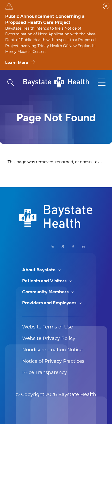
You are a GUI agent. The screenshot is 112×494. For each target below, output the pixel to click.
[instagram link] (53, 246)
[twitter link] (62, 246)
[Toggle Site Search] (10, 82)
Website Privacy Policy (48, 338)
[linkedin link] (83, 246)
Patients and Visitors (44, 281)
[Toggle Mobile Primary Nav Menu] (101, 82)
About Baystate (39, 270)
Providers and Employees (49, 303)
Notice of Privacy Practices (53, 361)
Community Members (46, 292)
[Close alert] (106, 6)
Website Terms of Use (47, 327)
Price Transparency (44, 372)
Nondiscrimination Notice (52, 350)
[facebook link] (73, 246)
